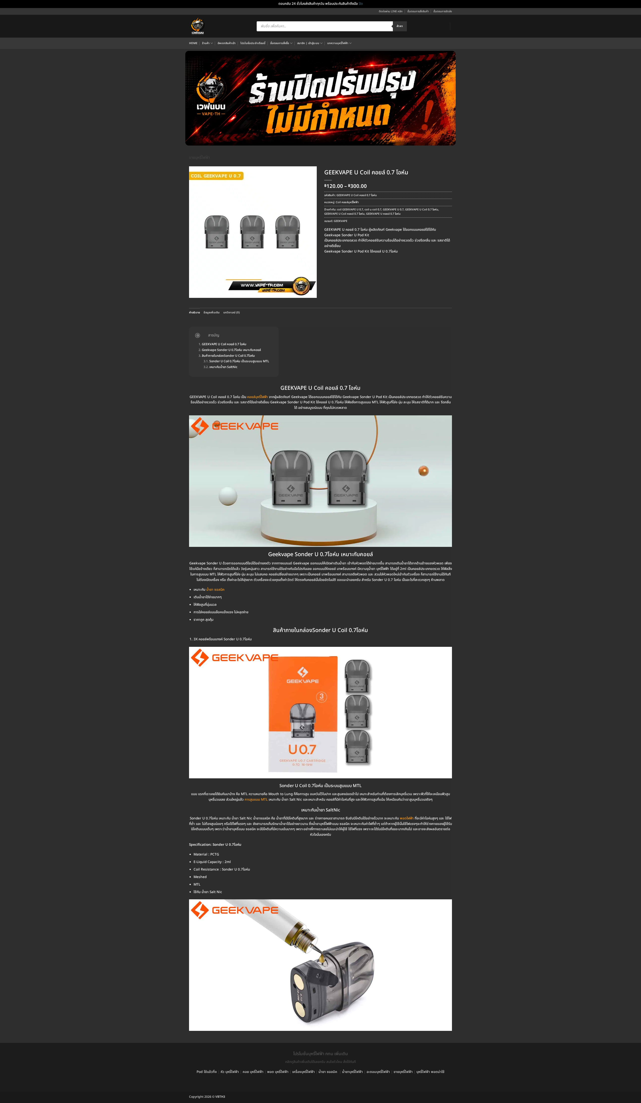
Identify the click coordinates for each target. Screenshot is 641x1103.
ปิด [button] (361, 3)
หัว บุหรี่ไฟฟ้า (230, 1071)
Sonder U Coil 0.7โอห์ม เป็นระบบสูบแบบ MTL (239, 361)
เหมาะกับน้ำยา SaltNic (223, 367)
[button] (195, 292)
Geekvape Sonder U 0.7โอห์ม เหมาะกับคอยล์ (231, 350)
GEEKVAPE (340, 221)
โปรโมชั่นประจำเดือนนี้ (252, 43)
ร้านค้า (206, 43)
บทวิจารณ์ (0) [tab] (231, 312)
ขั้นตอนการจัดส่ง (442, 11)
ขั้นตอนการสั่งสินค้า (418, 11)
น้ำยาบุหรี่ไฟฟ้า (352, 1071)
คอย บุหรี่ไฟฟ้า (253, 1071)
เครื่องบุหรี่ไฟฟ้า (303, 1071)
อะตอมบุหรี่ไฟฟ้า (378, 1071)
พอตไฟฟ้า (407, 818)
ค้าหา (400, 26)
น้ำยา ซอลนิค (327, 1071)
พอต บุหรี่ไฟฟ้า (277, 1071)
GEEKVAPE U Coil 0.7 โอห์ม (421, 209)
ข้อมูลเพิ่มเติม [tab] (212, 312)
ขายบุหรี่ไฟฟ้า (199, 158)
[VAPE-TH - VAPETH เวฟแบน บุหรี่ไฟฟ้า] (198, 26)
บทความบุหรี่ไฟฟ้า (337, 43)
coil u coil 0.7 (373, 209)
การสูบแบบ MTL (256, 799)
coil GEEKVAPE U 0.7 (350, 209)
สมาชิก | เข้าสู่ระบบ (308, 43)
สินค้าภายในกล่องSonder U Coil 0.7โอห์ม (228, 356)
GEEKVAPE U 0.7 (393, 209)
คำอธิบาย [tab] (194, 312)
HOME (193, 43)
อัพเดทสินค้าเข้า (227, 43)
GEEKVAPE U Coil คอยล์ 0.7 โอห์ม (344, 214)
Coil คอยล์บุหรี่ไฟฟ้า (347, 202)
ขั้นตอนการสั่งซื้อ (279, 43)
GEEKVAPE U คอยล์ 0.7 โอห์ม (383, 214)
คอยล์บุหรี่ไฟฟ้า (257, 397)
